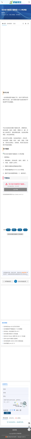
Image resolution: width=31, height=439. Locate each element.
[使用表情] (20, 410)
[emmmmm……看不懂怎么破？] (12, 410)
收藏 (4, 229)
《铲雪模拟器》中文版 (9, 281)
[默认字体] (25, 23)
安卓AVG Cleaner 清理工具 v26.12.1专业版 (14, 336)
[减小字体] (23, 23)
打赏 (9, 229)
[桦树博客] (15, 2)
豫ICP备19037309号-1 (12, 437)
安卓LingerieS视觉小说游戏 (10, 338)
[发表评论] (29, 426)
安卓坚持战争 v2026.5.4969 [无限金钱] (13, 341)
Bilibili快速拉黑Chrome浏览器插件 (23, 281)
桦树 (4, 12)
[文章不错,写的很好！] (10, 410)
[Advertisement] (15, 42)
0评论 (19, 14)
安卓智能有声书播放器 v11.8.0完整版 (13, 329)
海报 (20, 229)
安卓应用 (9, 23)
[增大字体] (28, 23)
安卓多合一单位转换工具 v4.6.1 (11, 331)
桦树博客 (14, 430)
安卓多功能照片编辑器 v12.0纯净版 (15, 234)
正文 (14, 23)
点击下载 (15, 189)
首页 (5, 23)
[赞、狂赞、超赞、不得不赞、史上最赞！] (14, 410)
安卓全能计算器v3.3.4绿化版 (11, 333)
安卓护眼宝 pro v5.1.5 (9, 343)
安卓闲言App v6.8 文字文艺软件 (12, 326)
